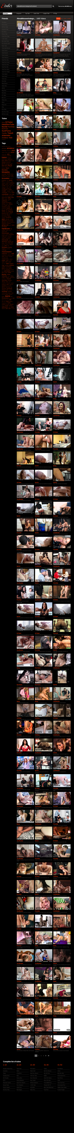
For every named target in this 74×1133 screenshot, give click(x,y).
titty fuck (4, 301)
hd (11, 229)
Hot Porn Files (6, 1089)
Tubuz (4, 1073)
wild (9, 308)
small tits (4, 283)
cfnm (3, 184)
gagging (3, 217)
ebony (10, 204)
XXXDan (19, 35)
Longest (69, 18)
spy (11, 287)
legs (8, 245)
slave (7, 281)
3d (8, 146)
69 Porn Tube (5, 27)
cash (12, 181)
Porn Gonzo (4, 24)
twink (9, 303)
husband (9, 237)
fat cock (3, 209)
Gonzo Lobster (6, 1087)
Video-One (4, 99)
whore (3, 308)
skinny (3, 281)
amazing (4, 150)
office (6, 262)
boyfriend (4, 176)
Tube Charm (4, 50)
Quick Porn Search (21, 1082)
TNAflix (4, 133)
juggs (3, 242)
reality (8, 274)
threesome (5, 298)
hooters (3, 234)
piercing (3, 269)
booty (3, 175)
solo (7, 284)
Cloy (3, 107)
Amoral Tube (6, 1085)
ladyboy (11, 244)
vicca (3, 305)
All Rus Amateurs (34, 1082)
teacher (10, 294)
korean (7, 244)
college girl (8, 188)
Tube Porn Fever (5, 62)
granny (9, 223)
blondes (5, 170)
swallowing (4, 293)
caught (7, 183)
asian (12, 152)
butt (3, 181)
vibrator (12, 304)
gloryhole (13, 222)
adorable (4, 148)
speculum (9, 285)
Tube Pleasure (5, 57)
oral (7, 263)
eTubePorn (19, 1073)
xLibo (59, 1080)
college (4, 188)
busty (10, 180)
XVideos (5, 138)
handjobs (4, 226)
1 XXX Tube (33, 1085)
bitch (10, 166)
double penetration (6, 202)
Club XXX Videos (48, 1078)
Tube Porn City (5, 59)
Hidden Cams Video (62, 1087)
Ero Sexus (4, 31)
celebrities (11, 183)
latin (6, 245)
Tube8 (10, 133)
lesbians (5, 247)
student (10, 289)
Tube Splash (4, 74)
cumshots (5, 194)
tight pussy (4, 299)
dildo (12, 197)
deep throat (5, 197)
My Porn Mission (47, 1070)
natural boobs (5, 259)
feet (7, 209)
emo (3, 205)
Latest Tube (36, 13)
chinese (6, 184)
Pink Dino (4, 92)
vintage (6, 305)
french (8, 215)
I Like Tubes (4, 38)
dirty (3, 198)
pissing (8, 269)
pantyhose (8, 266)
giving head (10, 220)
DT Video (4, 95)
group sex (5, 225)
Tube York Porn (61, 1082)
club (7, 186)
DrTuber (9, 122)
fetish (3, 211)
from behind (4, 216)
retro (9, 276)
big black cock (9, 163)
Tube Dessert (5, 52)
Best (62, 18)
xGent (59, 1070)
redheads (4, 276)
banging (9, 157)
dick (9, 197)
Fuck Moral (60, 1068)
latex (3, 245)
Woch (3, 102)
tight (13, 298)
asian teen (4, 154)
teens (7, 296)
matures (4, 253)
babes (4, 157)
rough (3, 277)
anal (13, 150)
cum (13, 192)
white (12, 307)
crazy (12, 191)
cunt (10, 194)
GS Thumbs (5, 1078)
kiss (12, 242)
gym (10, 225)
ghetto (11, 219)
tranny (10, 301)
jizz (12, 241)
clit (13, 185)
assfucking (4, 155)
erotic (5, 205)
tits (10, 299)
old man (3, 263)
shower (10, 280)
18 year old (4, 146)
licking (10, 247)
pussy (4, 274)
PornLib (19, 415)
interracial (5, 240)
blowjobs (6, 172)
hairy (13, 225)
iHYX (4, 1080)
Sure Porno (60, 1078)
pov (3, 272)
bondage (4, 174)
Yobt (10, 138)
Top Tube (27, 13)
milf (12, 254)
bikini (3, 166)
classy (11, 185)
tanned (3, 294)
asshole (9, 155)
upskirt (7, 304)
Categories (18, 13)
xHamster (6, 135)
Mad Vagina (19, 1089)
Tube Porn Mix (5, 67)
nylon (3, 262)
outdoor (11, 265)
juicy (6, 242)
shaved (9, 279)
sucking (4, 291)
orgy (3, 265)
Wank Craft (32, 1070)
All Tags (55, 13)
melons (9, 253)
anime (3, 152)
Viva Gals (4, 81)
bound (9, 175)
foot (7, 213)
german (8, 219)
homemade (5, 233)
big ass (3, 163)
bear (13, 160)
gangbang (8, 217)
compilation (5, 189)
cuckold (9, 192)
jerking (9, 241)
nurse (10, 260)
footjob (10, 213)
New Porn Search (34, 1073)
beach (10, 160)
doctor (6, 198)
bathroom (10, 159)
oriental (7, 265)
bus (7, 180)
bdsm (6, 160)
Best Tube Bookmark (48, 1087)
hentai (3, 230)
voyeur (10, 305)
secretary (4, 278)
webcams (5, 307)
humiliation (4, 237)
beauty (4, 162)
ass (8, 154)
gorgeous (4, 223)
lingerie (4, 248)
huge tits (9, 235)
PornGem (37, 35)
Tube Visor (19, 1068)
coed (10, 186)
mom (3, 256)
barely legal (4, 159)
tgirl (11, 296)
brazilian (8, 176)
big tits (10, 165)
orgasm (11, 263)
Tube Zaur (4, 78)
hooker (11, 233)
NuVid (4, 127)
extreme (4, 208)
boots (12, 174)
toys (7, 301)
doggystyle (4, 200)
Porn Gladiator (20, 1085)
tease (3, 296)
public (9, 272)
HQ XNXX (32, 1087)
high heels (4, 231)
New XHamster (33, 1078)
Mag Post (4, 90)
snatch (12, 283)
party (3, 268)
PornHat (19, 72)
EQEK (45, 1075)
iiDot (18, 1075)
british (12, 176)
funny (9, 216)
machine (8, 248)
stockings (9, 288)
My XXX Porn (47, 1073)
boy (12, 175)
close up (4, 186)
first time (4, 212)
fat (11, 208)
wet (9, 307)
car (5, 181)
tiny (8, 299)
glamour (4, 222)
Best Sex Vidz (61, 1073)
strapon (4, 289)
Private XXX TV (47, 1085)
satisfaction (12, 277)
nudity (7, 260)
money (6, 256)
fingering (10, 211)
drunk (7, 204)
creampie (4, 192)
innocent (8, 238)
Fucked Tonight (61, 1089)
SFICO (3, 88)
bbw (3, 160)
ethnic (9, 205)
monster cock (5, 257)
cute (13, 194)
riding (11, 276)
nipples (11, 259)
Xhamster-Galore (7, 1082)
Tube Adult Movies (6, 48)
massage (4, 250)
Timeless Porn (6, 1075)
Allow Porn (32, 1089)
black (7, 168)
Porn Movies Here (6, 43)
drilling (3, 204)
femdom (10, 209)
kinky (9, 242)
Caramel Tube (5, 29)
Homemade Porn (61, 1075)
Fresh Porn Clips (5, 36)
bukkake (4, 180)
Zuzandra (5, 1070)
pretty (5, 272)
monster (10, 256)
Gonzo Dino (19, 1078)
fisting (11, 212)
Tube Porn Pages (6, 71)
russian (7, 277)
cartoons (8, 181)
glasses (8, 222)
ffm (6, 211)
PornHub (11, 127)
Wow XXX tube (47, 1080)
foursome (4, 215)
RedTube (5, 129)
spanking (4, 285)
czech (3, 195)
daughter (11, 195)
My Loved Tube (5, 41)
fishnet (7, 212)
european (4, 206)
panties (4, 266)
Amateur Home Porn (7, 1068)
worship (13, 308)
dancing (7, 195)
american (9, 150)
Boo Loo (4, 97)
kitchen (3, 244)
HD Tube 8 (32, 1068)
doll (8, 200)
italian (10, 240)
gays (3, 219)
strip (7, 289)
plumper (12, 269)
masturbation (7, 252)
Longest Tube (46, 13)
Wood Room (4, 83)
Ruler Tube (4, 45)
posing (12, 271)
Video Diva (4, 85)
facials (8, 208)
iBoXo (18, 1070)
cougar (10, 189)
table (12, 293)
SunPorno (6, 131)
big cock (4, 165)
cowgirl (8, 191)
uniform (4, 304)
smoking (8, 283)
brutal (11, 178)
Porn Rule (4, 109)
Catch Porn (19, 1087)
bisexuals (7, 166)
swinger (9, 293)
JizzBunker (56, 35)
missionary (4, 255)
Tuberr (45, 1068)
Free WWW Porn (48, 1082)
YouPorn (4, 139)
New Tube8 (32, 1080)
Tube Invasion (5, 55)
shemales (4, 280)
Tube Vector (4, 76)
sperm (3, 287)
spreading (8, 287)
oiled (9, 262)
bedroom (8, 162)
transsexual (4, 303)
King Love (4, 104)
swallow (10, 291)
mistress (9, 255)
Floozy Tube (4, 34)
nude (3, 260)
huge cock (4, 235)
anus (6, 152)
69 (9, 146)
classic (7, 185)
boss (6, 175)
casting (3, 183)
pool (3, 271)
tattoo (7, 294)
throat (10, 298)
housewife (11, 234)
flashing (4, 213)
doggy (9, 198)
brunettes (5, 178)
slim (10, 281)
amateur (10, 148)
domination (4, 201)
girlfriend (4, 220)
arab (9, 152)
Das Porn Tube (5, 111)
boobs (8, 174)
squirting (4, 288)
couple (4, 191)
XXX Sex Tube (33, 1075)
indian (3, 238)
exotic (8, 206)
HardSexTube (8, 124)
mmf (13, 255)
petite (10, 268)
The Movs (4, 22)
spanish (11, 284)
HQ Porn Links (5, 114)
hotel (7, 234)
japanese (4, 241)
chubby (4, 185)
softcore (4, 284)
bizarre (3, 168)
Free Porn (46, 1089)
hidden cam (8, 230)
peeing (6, 268)
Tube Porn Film (5, 64)
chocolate (11, 184)
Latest (65, 18)
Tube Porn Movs (5, 69)
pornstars (7, 271)
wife (7, 308)
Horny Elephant (20, 1080)
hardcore (6, 228)
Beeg (3, 122)
